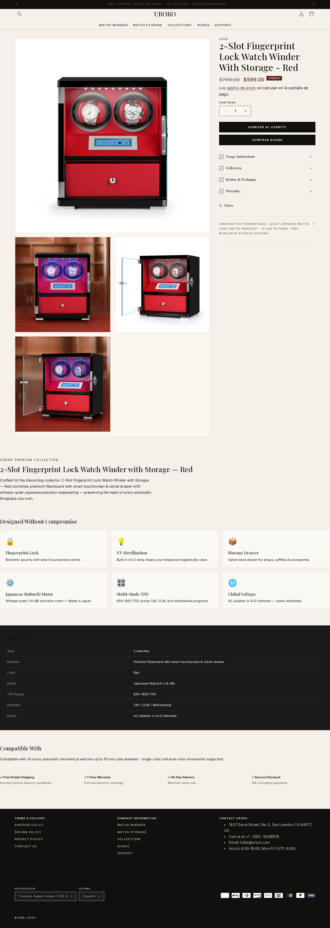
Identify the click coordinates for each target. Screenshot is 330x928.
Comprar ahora (267, 140)
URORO (31, 917)
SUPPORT (125, 853)
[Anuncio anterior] (16, 4)
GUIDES (123, 846)
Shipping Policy (29, 825)
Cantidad (227, 102)
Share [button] (228, 205)
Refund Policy (28, 832)
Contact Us (26, 846)
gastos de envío (241, 88)
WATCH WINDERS (131, 825)
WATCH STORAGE (132, 832)
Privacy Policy (29, 839)
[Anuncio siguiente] (314, 4)
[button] (19, 14)
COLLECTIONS (129, 839)
